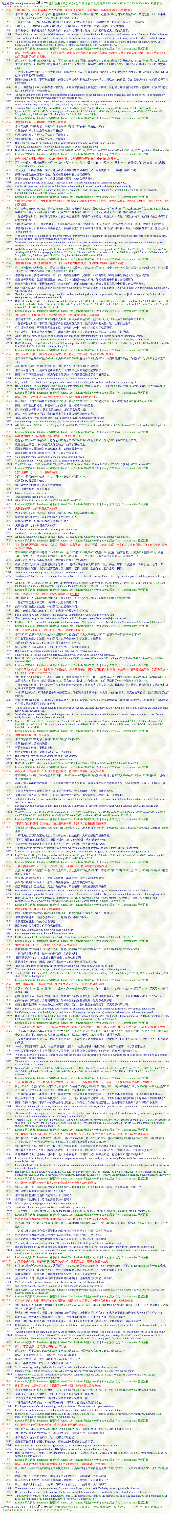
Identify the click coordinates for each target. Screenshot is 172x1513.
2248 (39, 552)
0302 (138, 252)
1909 (87, 440)
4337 (36, 14)
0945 (87, 319)
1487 (130, 988)
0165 (79, 556)
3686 (138, 401)
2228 (79, 1031)
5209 (74, 358)
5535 (77, 1389)
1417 (58, 1031)
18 (41, 6)
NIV (108, 3)
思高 (102, 3)
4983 (44, 949)
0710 (66, 126)
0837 (122, 1223)
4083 (98, 1186)
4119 (55, 1089)
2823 (122, 1305)
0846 (122, 14)
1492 (17, 361)
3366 (142, 1086)
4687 (80, 1138)
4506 (71, 552)
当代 (78, 3)
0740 (47, 476)
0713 (146, 1468)
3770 (79, 598)
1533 (28, 552)
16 (35, 6)
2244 (71, 1186)
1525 (58, 267)
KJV (114, 3)
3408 (71, 17)
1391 (31, 556)
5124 (29, 1086)
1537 (30, 1210)
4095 (120, 1086)
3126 (93, 1034)
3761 (103, 634)
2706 (163, 1031)
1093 (98, 440)
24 (58, 6)
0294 (20, 1308)
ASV (120, 3)
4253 (101, 358)
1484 (44, 1389)
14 (29, 6)
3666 (39, 358)
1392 (82, 64)
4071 (59, 1138)
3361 (50, 14)
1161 (21, 150)
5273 (133, 60)
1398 (47, 1031)
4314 (112, 14)
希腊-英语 (156, 3)
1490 (152, 14)
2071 (70, 249)
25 (61, 6)
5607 (87, 1305)
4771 (20, 267)
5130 (146, 1265)
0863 (20, 512)
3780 (44, 1089)
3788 (23, 949)
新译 (84, 3)
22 (52, 6)
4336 (28, 208)
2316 (66, 1034)
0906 (112, 1305)
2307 (71, 440)
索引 (51, 3)
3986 (60, 552)
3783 (42, 512)
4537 (98, 60)
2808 (93, 267)
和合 (65, 3)
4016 (114, 1265)
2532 (163, 60)
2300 (133, 14)
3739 (147, 385)
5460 (136, 949)
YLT (126, 3)
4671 (43, 166)
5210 (36, 401)
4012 (31, 1223)
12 (24, 6)
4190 (103, 552)
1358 (163, 827)
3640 (36, 1305)
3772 (44, 17)
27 (67, 6)
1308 (90, 1141)
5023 (20, 1389)
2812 (149, 827)
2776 (60, 739)
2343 (47, 827)
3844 (60, 17)
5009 (79, 267)
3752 (52, 60)
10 (18, 6)
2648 (69, 1223)
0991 (122, 162)
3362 (26, 634)
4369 (82, 1186)
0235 (88, 582)
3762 (28, 1031)
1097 (77, 126)
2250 (133, 1468)
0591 (34, 166)
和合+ (71, 3)
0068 (85, 1223)
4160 (71, 14)
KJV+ (146, 3)
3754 (133, 249)
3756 (17, 17)
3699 (141, 827)
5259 (71, 64)
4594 (60, 476)
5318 (24, 166)
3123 (101, 1141)
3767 (23, 60)
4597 (98, 827)
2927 (74, 162)
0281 (98, 64)
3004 (109, 64)
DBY (132, 3)
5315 (99, 1086)
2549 (160, 1468)
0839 (101, 1305)
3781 (90, 512)
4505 (20, 64)
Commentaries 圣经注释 (135, 48)
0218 (52, 739)
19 (44, 6)
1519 (86, 301)
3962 (52, 17)
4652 (90, 988)
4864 (146, 60)
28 (69, 6)
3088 (55, 949)
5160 (66, 1089)
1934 (58, 1389)
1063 (126, 343)
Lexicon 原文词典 (25, 48)
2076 (44, 556)
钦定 (96, 3)
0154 (90, 358)
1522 (141, 319)
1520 (98, 1031)
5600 (55, 162)
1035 (114, 827)
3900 (55, 598)
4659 (112, 677)
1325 (71, 476)
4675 (77, 60)
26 (64, 6)
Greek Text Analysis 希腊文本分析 (80, 48)
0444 (82, 14)
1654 (63, 14)
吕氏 (90, 3)
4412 (28, 1429)
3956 (77, 1265)
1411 (17, 556)
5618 (109, 60)
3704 (113, 111)
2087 (120, 1031)
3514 (20, 1226)
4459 (109, 1223)
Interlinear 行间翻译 (48, 48)
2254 (82, 476)
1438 (109, 1468)
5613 (112, 440)
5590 (80, 1086)
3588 (89, 44)
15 (32, 6)
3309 (91, 1086)
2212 (36, 1429)
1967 (36, 476)
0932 (34, 440)
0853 (163, 677)
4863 (126, 1138)
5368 (98, 208)
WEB (139, 3)
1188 (87, 126)
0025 (109, 1031)
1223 (23, 1086)
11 (21, 6)
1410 (36, 1031)
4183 (80, 1338)
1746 (166, 1086)
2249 (66, 512)
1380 (112, 319)
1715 (95, 14)
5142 (42, 1141)
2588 (85, 913)
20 (47, 6)
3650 (109, 949)
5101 (128, 150)
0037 (149, 401)
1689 (26, 1138)
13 (27, 6)
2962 (66, 1031)
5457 (122, 988)
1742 (101, 1089)
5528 (66, 1305)
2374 (101, 267)
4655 (144, 988)
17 (38, 6)
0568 (149, 64)
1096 (79, 440)
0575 (93, 552)
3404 (87, 1031)
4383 (146, 677)
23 (55, 6)
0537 (93, 1389)
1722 (100, 44)
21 (49, 6)
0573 (98, 949)
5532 (122, 358)
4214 (23, 992)
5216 (23, 14)
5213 (120, 64)
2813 (20, 831)
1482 (63, 319)
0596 (137, 1138)
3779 (60, 401)
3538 (69, 739)
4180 (125, 319)
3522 (28, 677)
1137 (158, 208)
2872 (149, 1223)
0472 (141, 1031)
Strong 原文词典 (110, 48)
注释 (57, 3)
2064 (44, 440)
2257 (77, 401)
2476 (106, 208)
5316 (52, 212)
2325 (102, 1138)
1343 (77, 1429)
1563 (112, 913)
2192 (26, 17)
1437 (29, 622)
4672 (69, 1265)
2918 (98, 1223)
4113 (152, 208)
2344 (58, 827)
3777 (82, 870)
